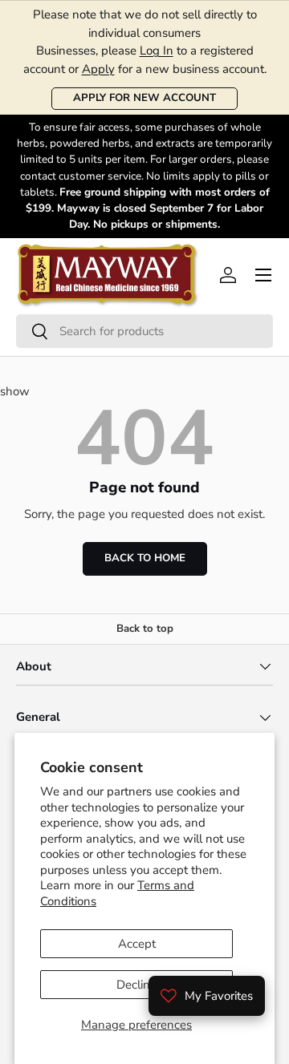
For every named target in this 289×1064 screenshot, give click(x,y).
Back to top (144, 628)
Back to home (144, 558)
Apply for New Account (144, 98)
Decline (136, 985)
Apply (98, 69)
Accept (137, 944)
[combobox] (144, 331)
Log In (156, 50)
